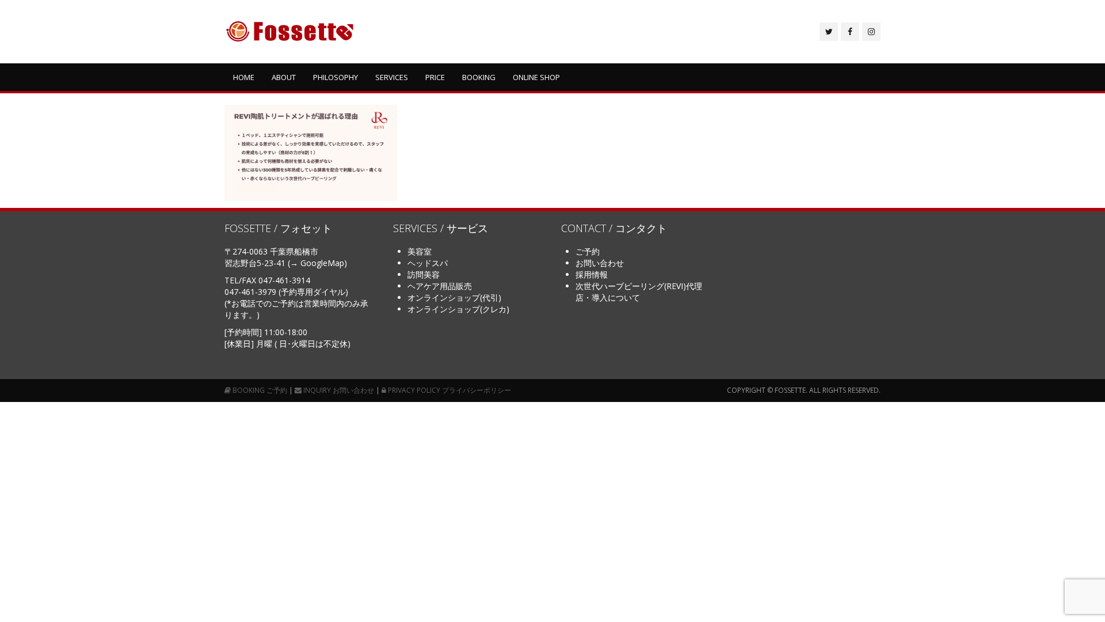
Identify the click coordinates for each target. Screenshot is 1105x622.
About (284, 77)
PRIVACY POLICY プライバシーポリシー (448, 390)
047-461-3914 (284, 280)
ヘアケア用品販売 (439, 285)
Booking (479, 77)
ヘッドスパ (427, 262)
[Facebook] (850, 31)
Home (243, 77)
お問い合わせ (600, 262)
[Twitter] (829, 31)
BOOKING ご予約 (259, 390)
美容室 (419, 251)
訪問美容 (423, 274)
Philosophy (335, 77)
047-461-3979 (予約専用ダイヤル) (286, 291)
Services (391, 77)
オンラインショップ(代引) (454, 297)
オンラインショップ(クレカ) (458, 309)
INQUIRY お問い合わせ (338, 390)
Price (435, 77)
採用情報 (592, 274)
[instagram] (871, 31)
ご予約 (588, 251)
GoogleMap (322, 262)
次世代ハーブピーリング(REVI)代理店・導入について (639, 291)
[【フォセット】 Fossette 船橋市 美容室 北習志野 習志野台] (289, 31)
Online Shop (536, 77)
